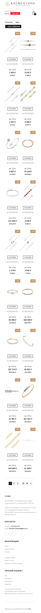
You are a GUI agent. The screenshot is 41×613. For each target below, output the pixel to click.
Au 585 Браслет (28, 163)
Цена (17, 22)
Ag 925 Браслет (12, 64)
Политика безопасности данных (13, 563)
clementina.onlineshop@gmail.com (18, 528)
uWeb (29, 609)
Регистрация (8, 578)
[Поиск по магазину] (24, 13)
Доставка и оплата (10, 558)
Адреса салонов (9, 549)
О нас (6, 546)
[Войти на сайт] (27, 13)
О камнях (7, 552)
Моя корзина (8, 581)
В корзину (12, 59)
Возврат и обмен (9, 560)
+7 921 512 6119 (15, 526)
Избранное (8, 584)
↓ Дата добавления (13, 26)
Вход (6, 576)
